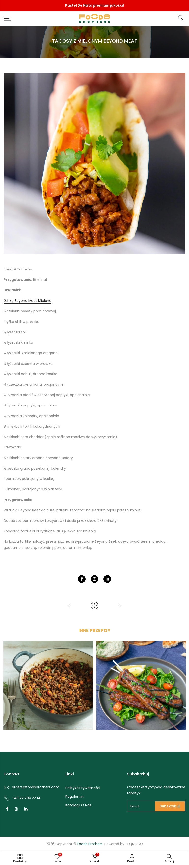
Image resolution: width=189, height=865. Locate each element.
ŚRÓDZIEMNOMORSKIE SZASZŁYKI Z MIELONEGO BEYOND (140, 678)
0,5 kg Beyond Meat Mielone (27, 300)
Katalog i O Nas (78, 805)
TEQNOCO (134, 843)
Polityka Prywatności (82, 787)
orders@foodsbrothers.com (35, 787)
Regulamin (74, 796)
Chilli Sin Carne (48, 681)
